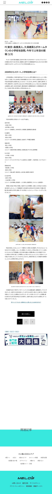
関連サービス (37, 486)
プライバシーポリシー (17, 486)
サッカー (11, 331)
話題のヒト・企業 (26, 464)
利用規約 (29, 486)
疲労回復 (44, 458)
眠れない (41, 461)
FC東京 (6, 331)
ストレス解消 (34, 458)
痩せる (33, 461)
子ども (16, 331)
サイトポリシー (35, 483)
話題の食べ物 (13, 461)
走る (15, 458)
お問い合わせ (16, 483)
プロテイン (24, 461)
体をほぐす (23, 458)
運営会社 (25, 483)
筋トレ (8, 458)
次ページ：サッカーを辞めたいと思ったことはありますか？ (26, 302)
